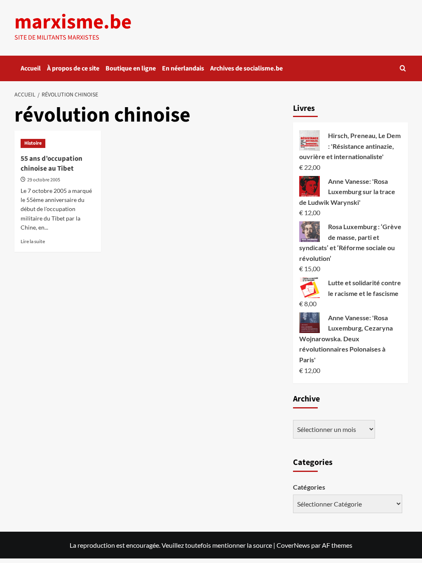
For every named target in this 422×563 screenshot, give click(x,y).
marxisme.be (72, 22)
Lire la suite (33, 241)
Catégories (309, 487)
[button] (403, 68)
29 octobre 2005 (43, 179)
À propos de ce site (73, 68)
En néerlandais (183, 68)
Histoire (33, 143)
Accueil (31, 68)
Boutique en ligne (131, 68)
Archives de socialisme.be (246, 68)
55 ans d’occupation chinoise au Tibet (51, 164)
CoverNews (293, 545)
